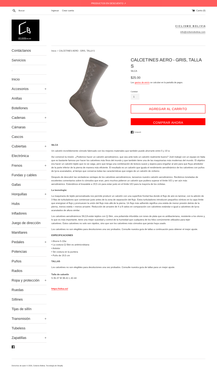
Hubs (16, 204)
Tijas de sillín (21, 309)
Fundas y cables (24, 175)
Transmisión (29, 319)
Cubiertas (29, 146)
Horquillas (29, 194)
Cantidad (134, 92)
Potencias (19, 252)
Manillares (19, 232)
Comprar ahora (168, 122)
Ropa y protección (29, 280)
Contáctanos (21, 50)
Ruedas (18, 290)
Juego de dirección (26, 223)
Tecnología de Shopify (54, 366)
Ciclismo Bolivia (39, 366)
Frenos (29, 165)
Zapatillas (29, 338)
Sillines (17, 299)
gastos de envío (142, 82)
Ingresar (55, 11)
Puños (16, 261)
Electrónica (20, 156)
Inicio (16, 79)
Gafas (16, 185)
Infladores (19, 213)
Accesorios (29, 89)
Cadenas (29, 118)
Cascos (17, 137)
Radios (17, 271)
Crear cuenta (68, 11)
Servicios (19, 60)
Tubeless (18, 328)
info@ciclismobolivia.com (192, 32)
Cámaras (19, 127)
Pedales (29, 242)
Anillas (17, 98)
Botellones (20, 108)
